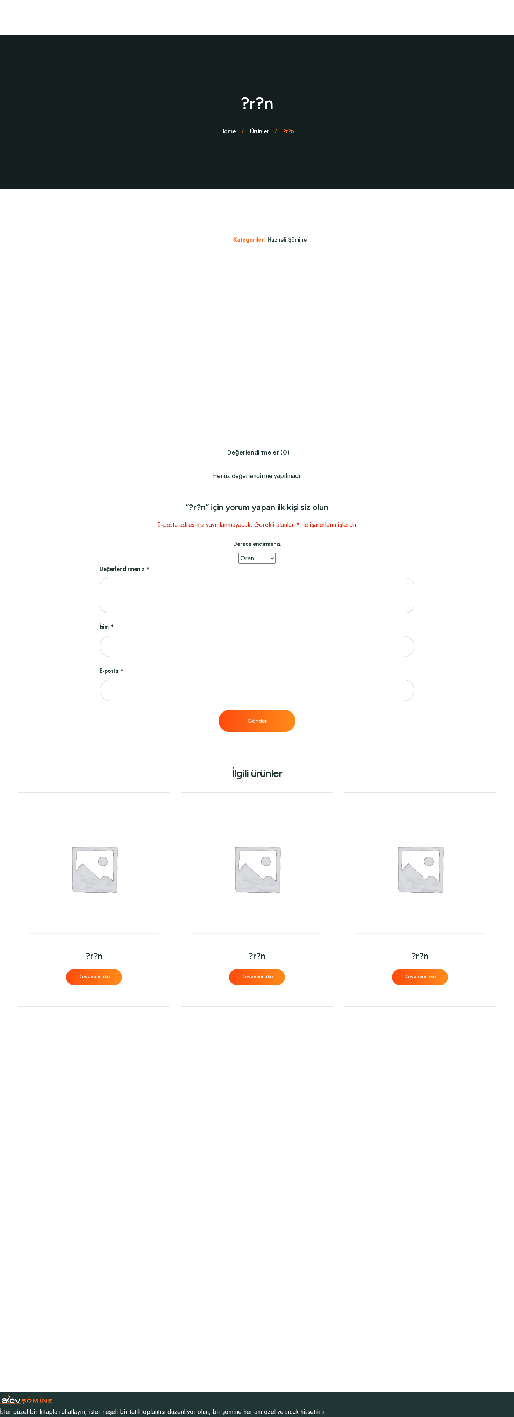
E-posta (111, 671)
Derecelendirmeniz (257, 544)
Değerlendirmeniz (124, 569)
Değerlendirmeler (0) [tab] (258, 452)
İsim (107, 627)
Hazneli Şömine (287, 240)
